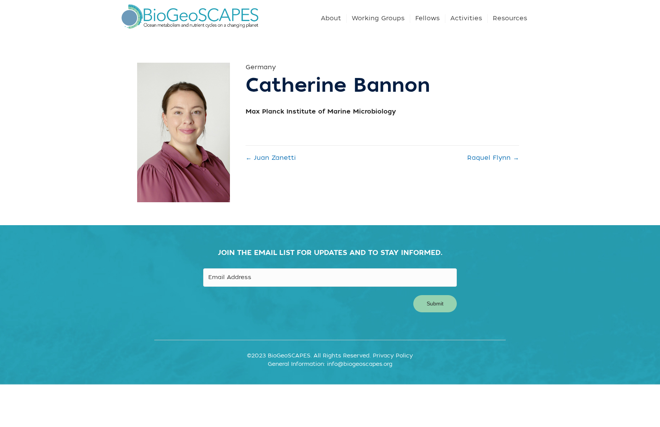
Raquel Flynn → (493, 158)
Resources (510, 18)
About (331, 18)
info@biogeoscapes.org (359, 364)
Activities (466, 18)
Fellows (427, 18)
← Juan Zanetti (271, 158)
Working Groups (378, 18)
